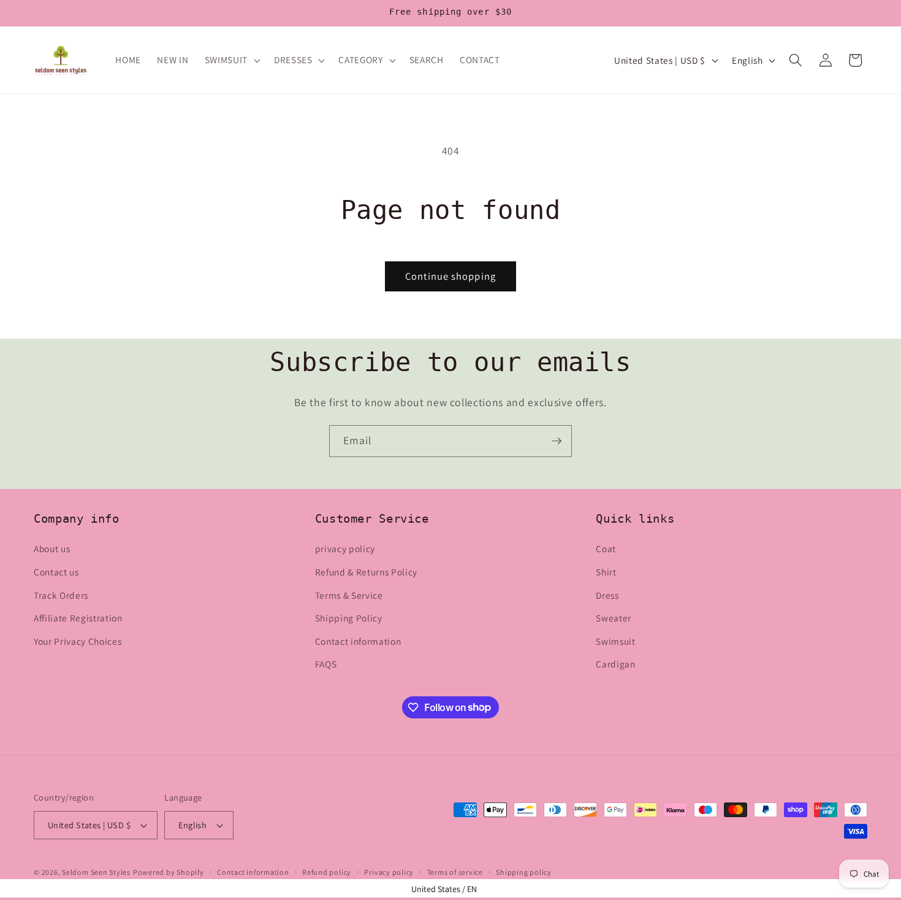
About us (52, 548)
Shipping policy (524, 872)
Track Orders (61, 595)
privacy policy (345, 548)
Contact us (56, 572)
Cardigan (615, 664)
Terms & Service (349, 595)
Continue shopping (450, 276)
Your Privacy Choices (77, 641)
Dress (607, 595)
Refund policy (326, 872)
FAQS (326, 664)
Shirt (606, 572)
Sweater (613, 618)
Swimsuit (615, 641)
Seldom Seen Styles (96, 872)
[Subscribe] (556, 441)
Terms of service (455, 872)
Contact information (358, 641)
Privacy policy (389, 872)
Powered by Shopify (168, 872)
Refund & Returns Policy (366, 572)
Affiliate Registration (78, 618)
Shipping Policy (348, 618)
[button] (231, 60)
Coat (606, 548)
